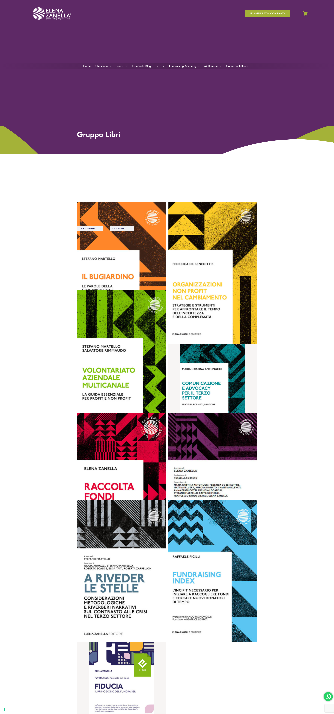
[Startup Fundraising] (212, 483)
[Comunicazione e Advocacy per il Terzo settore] (212, 378)
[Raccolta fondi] (121, 483)
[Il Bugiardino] (121, 273)
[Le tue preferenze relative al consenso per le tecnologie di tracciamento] (4, 709)
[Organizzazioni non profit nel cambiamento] (212, 273)
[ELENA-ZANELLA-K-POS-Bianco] (51, 7)
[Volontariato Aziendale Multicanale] (121, 360)
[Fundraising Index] (212, 571)
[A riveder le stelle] (121, 571)
